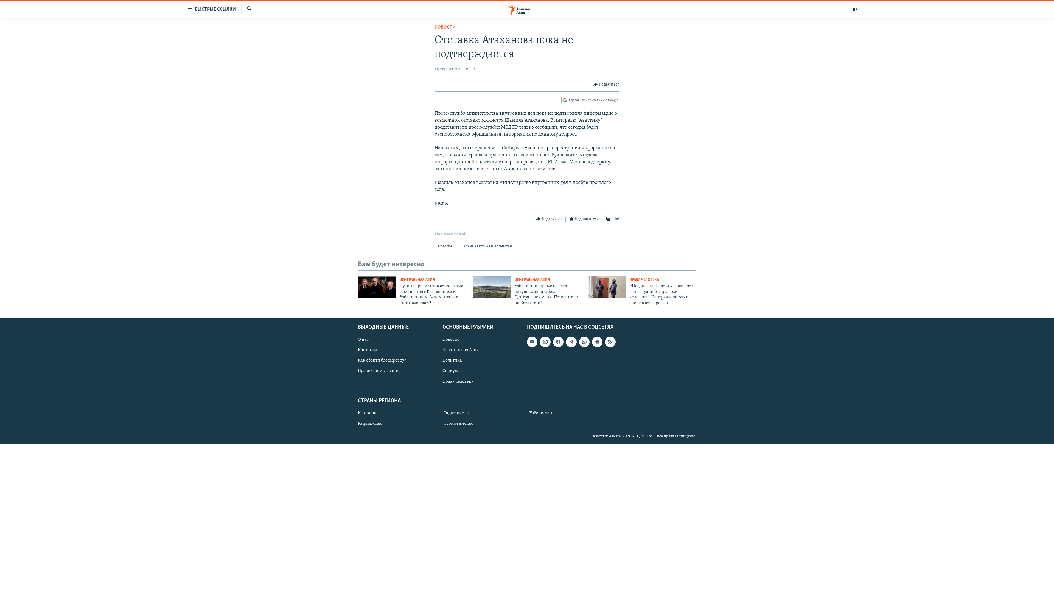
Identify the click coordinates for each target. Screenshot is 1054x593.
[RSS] (610, 342)
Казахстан (368, 413)
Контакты (367, 350)
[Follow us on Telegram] (571, 342)
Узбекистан (540, 413)
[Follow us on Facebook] (558, 342)
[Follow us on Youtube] (532, 342)
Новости (445, 27)
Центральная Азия (417, 280)
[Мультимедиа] (854, 9)
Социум (450, 371)
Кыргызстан (370, 423)
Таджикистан (457, 413)
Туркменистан (458, 423)
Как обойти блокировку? (382, 360)
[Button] (606, 84)
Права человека (644, 280)
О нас (363, 339)
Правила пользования (379, 371)
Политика (452, 360)
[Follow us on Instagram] (545, 342)
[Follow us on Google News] (597, 342)
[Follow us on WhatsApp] (584, 342)
